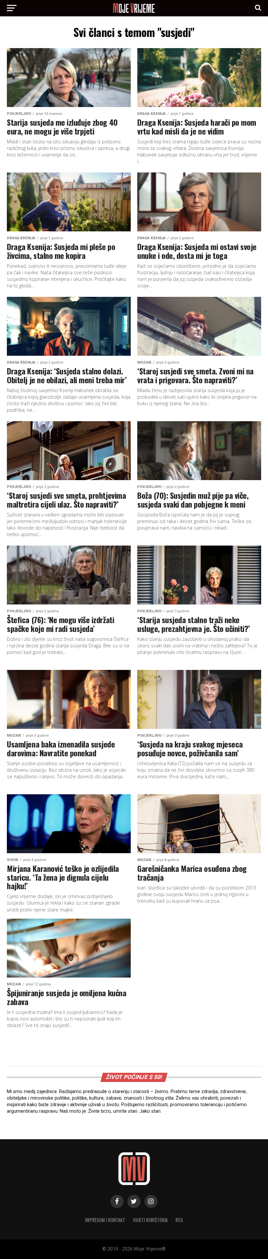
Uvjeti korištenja (150, 1219)
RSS (179, 1219)
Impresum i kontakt (105, 1219)
